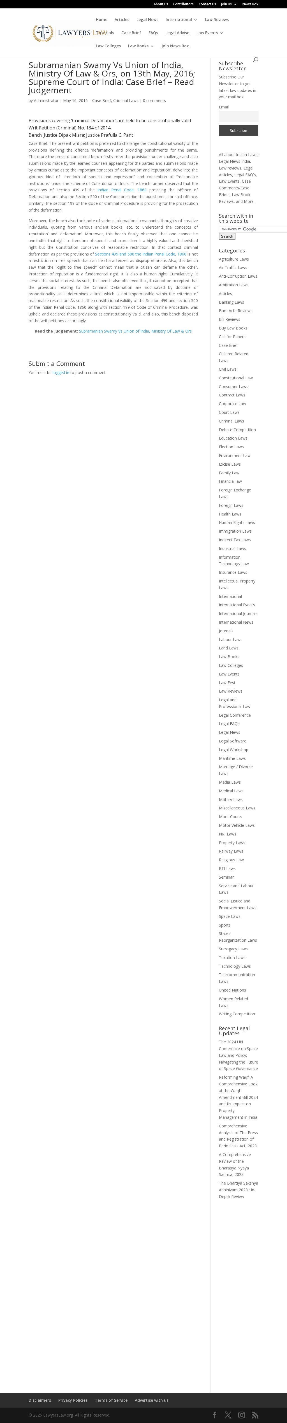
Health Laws (230, 514)
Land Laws (229, 648)
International (179, 20)
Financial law (230, 481)
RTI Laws (227, 868)
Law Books (138, 46)
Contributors (183, 4)
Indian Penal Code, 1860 (122, 189)
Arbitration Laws (234, 284)
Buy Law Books (233, 328)
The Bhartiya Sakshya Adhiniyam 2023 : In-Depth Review (238, 1189)
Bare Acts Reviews (236, 310)
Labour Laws (230, 639)
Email (224, 107)
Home (101, 20)
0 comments (154, 100)
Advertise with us (151, 1400)
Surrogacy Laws (233, 948)
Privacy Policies (72, 1400)
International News (236, 622)
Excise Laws (230, 464)
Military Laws (231, 799)
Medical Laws (231, 790)
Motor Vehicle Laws (237, 825)
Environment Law (235, 455)
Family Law (229, 472)
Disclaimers (40, 1400)
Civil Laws (228, 369)
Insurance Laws (233, 572)
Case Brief (131, 33)
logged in (61, 372)
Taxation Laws (232, 957)
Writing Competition (237, 1013)
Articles (122, 20)
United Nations (232, 990)
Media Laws (230, 782)
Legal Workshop (233, 749)
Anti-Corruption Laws (238, 276)
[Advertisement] (238, 1292)
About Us (161, 4)
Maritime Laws (232, 758)
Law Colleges (108, 46)
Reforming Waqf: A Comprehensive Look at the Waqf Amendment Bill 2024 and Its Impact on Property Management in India (238, 1097)
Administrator (46, 100)
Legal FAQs (229, 723)
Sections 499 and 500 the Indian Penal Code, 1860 (140, 254)
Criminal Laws (125, 100)
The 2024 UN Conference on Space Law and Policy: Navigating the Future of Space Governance (238, 1055)
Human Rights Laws (237, 522)
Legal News (147, 20)
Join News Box (175, 46)
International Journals (238, 613)
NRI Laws (227, 834)
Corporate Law (232, 403)
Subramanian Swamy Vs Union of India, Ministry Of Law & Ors (135, 331)
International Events (237, 604)
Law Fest (227, 682)
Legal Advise (177, 33)
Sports (225, 925)
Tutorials (105, 33)
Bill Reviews (229, 319)
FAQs (153, 33)
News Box (250, 4)
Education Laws (233, 438)
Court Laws (229, 412)
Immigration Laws (235, 531)
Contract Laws (232, 395)
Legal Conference (235, 715)
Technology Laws (235, 966)
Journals (226, 630)
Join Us (226, 4)
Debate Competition (237, 429)
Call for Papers (232, 336)
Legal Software (232, 741)
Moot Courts (230, 816)
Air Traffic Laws (233, 267)
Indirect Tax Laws (235, 539)
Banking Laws (231, 302)
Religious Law (231, 859)
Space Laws (229, 916)
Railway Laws (231, 851)
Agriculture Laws (234, 259)
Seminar (226, 877)
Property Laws (232, 842)
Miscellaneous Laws (237, 808)
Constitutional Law (236, 377)
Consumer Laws (233, 386)
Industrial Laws (232, 548)
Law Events (207, 33)
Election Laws (231, 446)
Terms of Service (111, 1400)
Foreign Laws (231, 505)
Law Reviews (217, 20)
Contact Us (207, 4)
